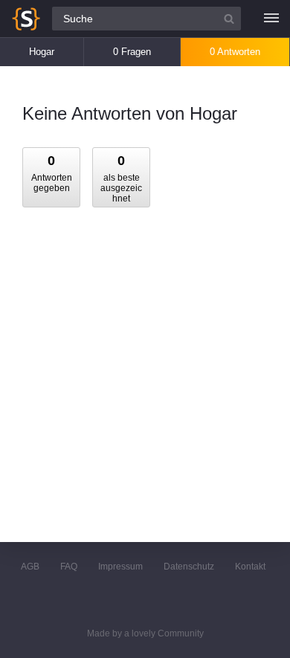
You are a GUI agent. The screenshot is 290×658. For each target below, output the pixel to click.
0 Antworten (235, 51)
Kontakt (250, 566)
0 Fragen (132, 51)
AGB (30, 566)
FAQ (68, 566)
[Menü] (271, 18)
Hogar (41, 51)
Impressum (120, 566)
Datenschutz (189, 566)
